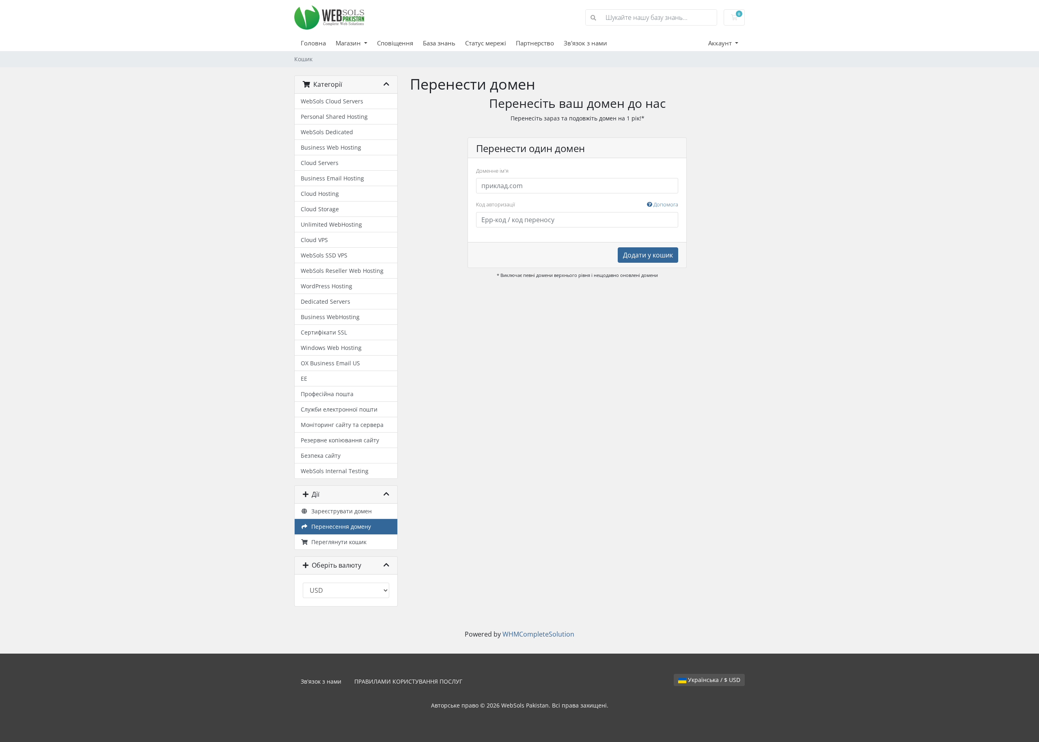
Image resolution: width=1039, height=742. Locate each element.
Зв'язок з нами (585, 43)
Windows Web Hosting (331, 348)
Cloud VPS (314, 240)
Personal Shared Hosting (334, 116)
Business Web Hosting (331, 147)
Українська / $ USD (713, 680)
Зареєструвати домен (340, 511)
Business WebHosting (330, 317)
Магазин (349, 43)
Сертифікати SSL (324, 332)
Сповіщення (395, 43)
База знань (439, 43)
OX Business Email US (330, 363)
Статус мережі (485, 43)
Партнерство (535, 43)
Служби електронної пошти (339, 409)
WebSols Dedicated (327, 132)
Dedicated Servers (325, 301)
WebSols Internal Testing (335, 471)
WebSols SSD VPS (324, 255)
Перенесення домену (339, 526)
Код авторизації (577, 204)
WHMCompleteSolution (538, 634)
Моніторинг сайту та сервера (342, 425)
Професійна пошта (327, 394)
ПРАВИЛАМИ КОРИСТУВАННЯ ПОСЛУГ (408, 681)
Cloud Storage (320, 209)
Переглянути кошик (337, 542)
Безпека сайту (321, 455)
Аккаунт (720, 43)
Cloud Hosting (320, 193)
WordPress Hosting (326, 286)
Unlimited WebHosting (331, 224)
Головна (313, 43)
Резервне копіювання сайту (340, 440)
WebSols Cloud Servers (332, 101)
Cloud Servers (319, 163)
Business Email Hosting (332, 178)
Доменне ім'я (492, 170)
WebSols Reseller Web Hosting (342, 270)
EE (304, 378)
